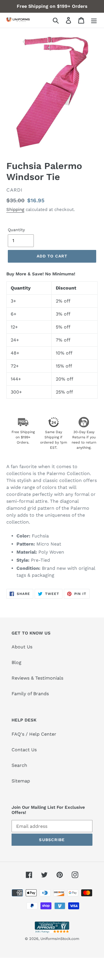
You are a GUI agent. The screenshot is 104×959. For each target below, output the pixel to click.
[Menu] (94, 20)
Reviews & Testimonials (37, 678)
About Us (22, 647)
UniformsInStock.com (59, 938)
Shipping (15, 209)
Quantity (16, 229)
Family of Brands (30, 693)
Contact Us (24, 749)
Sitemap (21, 781)
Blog (16, 662)
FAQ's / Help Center (34, 734)
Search (19, 765)
